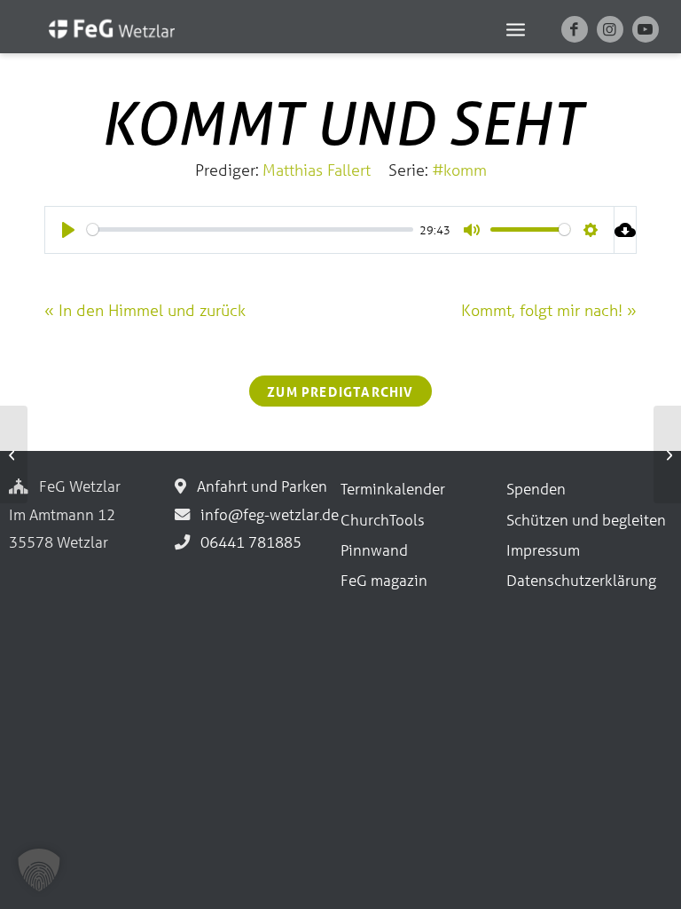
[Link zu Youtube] (645, 29)
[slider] (250, 229)
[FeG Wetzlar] (93, 40)
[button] (39, 870)
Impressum (543, 550)
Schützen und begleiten (586, 519)
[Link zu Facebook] (574, 29)
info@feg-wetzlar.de (266, 514)
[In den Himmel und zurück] (13, 454)
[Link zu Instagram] (610, 29)
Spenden (536, 488)
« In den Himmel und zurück (145, 310)
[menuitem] (515, 28)
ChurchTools (382, 519)
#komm (459, 169)
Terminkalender (392, 488)
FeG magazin (383, 580)
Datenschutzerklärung (581, 580)
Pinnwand (374, 550)
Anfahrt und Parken (258, 486)
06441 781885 (247, 542)
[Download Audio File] (625, 230)
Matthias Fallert (316, 169)
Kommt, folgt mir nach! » (549, 310)
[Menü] (515, 28)
